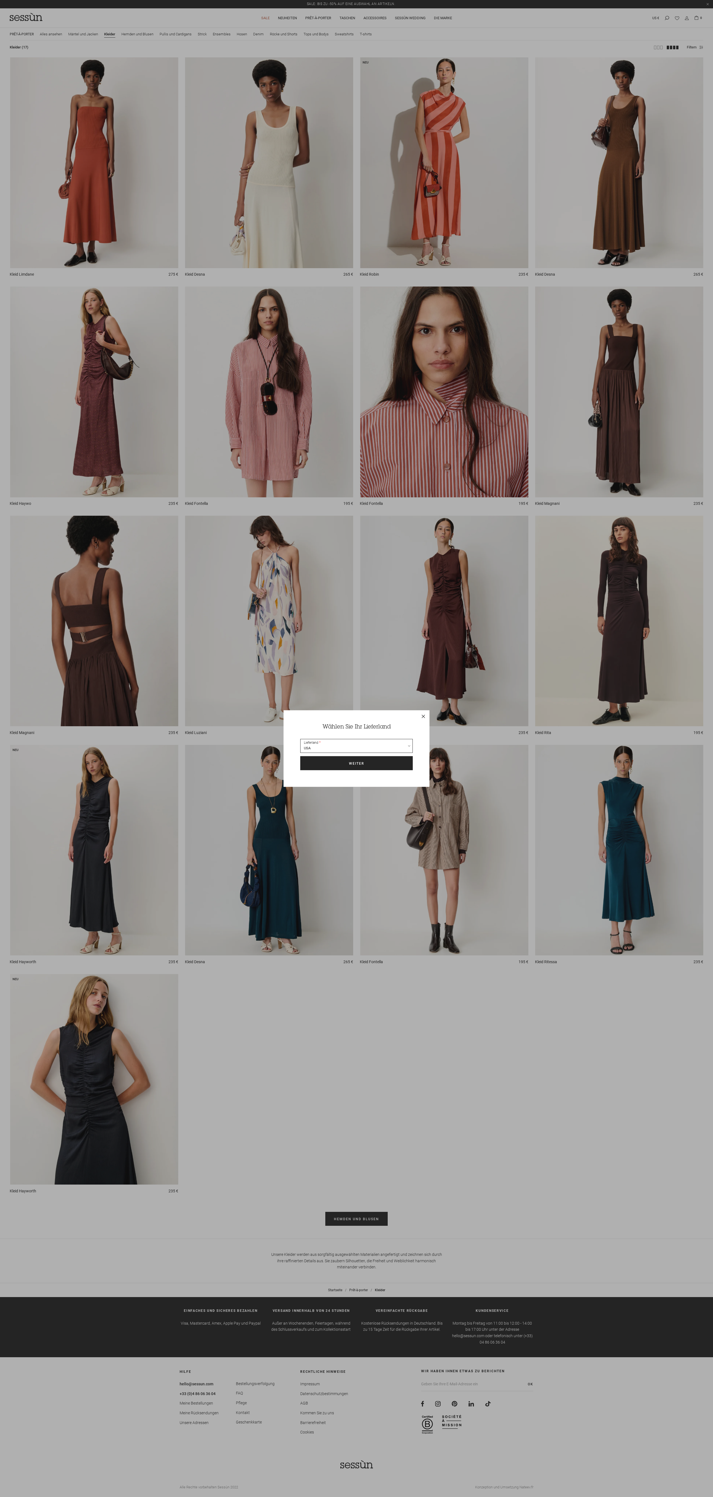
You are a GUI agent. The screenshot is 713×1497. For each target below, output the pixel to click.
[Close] (423, 716)
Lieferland (311, 742)
